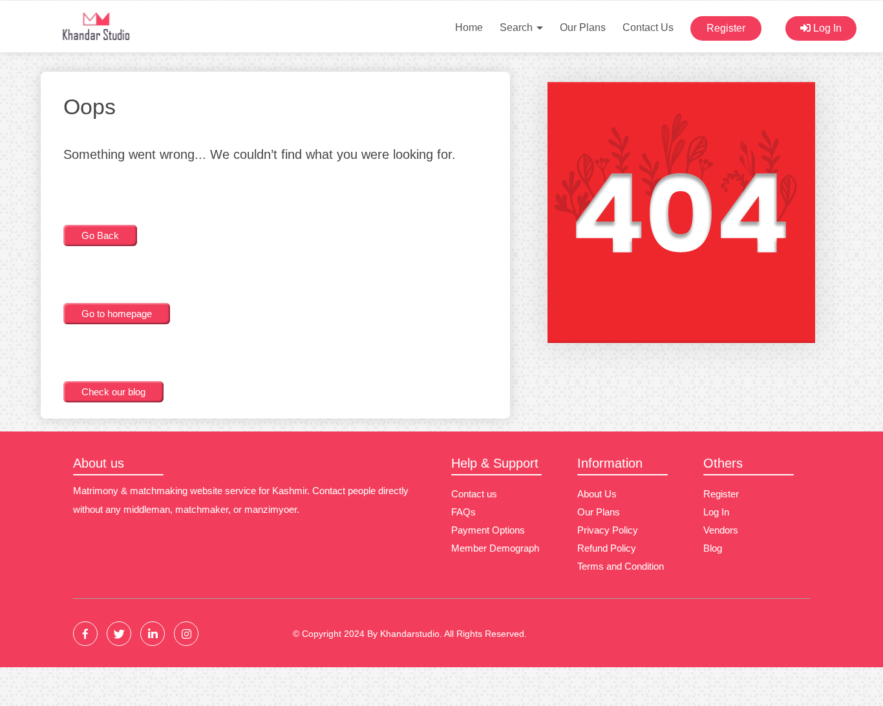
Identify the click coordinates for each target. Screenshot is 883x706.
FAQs (463, 511)
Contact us (474, 493)
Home (469, 27)
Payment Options (488, 529)
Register (726, 28)
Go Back (100, 235)
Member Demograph (495, 548)
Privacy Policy (607, 529)
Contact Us (648, 27)
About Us (597, 493)
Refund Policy (606, 548)
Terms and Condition (620, 566)
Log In (826, 28)
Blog (712, 548)
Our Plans (583, 27)
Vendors (720, 529)
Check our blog (113, 391)
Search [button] (517, 27)
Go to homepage (116, 313)
